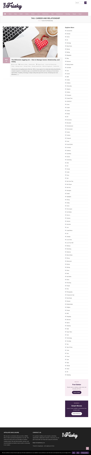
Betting (68, 52)
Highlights (69, 196)
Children (68, 82)
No (78, 452)
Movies (33, 14)
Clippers (68, 89)
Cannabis (69, 67)
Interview (69, 224)
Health (21, 14)
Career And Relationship (50, 64)
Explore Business (77, 413)
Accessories (69, 30)
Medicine (69, 252)
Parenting (68, 14)
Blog (68, 58)
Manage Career (19, 66)
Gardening (69, 159)
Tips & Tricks (69, 347)
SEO (68, 313)
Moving (68, 267)
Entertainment (59, 14)
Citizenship (69, 86)
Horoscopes (69, 208)
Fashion (68, 135)
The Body (69, 341)
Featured (69, 138)
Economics (69, 119)
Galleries (69, 150)
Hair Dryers (69, 184)
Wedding (69, 374)
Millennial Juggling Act (47, 66)
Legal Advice (69, 230)
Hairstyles (69, 190)
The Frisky (15, 64)
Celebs (27, 14)
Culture (68, 110)
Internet (68, 221)
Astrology (69, 43)
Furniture (69, 147)
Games (68, 156)
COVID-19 (69, 101)
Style (52, 14)
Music (68, 270)
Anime (68, 36)
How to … (69, 215)
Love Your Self (70, 242)
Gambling (69, 153)
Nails (68, 273)
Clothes (68, 92)
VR (67, 371)
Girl (67, 165)
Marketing (69, 248)
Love (38, 14)
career (42, 64)
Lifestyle (68, 236)
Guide (68, 172)
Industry (68, 218)
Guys (68, 175)
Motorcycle (69, 261)
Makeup (68, 245)
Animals (68, 33)
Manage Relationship (36, 66)
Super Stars (69, 331)
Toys (68, 353)
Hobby (26, 64)
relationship (56, 66)
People (68, 285)
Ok (73, 452)
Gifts (68, 162)
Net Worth (69, 276)
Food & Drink (70, 144)
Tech (68, 334)
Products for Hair (70, 295)
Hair (68, 178)
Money (68, 258)
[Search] (85, 2)
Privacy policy (85, 452)
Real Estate (69, 298)
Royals (74, 14)
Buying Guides (70, 64)
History (68, 199)
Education (69, 122)
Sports (68, 322)
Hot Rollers (69, 212)
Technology (69, 338)
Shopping (69, 316)
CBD (68, 76)
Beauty (68, 49)
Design (68, 113)
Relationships (45, 14)
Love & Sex (69, 239)
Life (67, 233)
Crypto (68, 107)
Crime (68, 104)
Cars (68, 70)
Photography (69, 291)
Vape (68, 362)
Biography (69, 55)
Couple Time (69, 98)
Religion (68, 307)
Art (67, 39)
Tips (68, 344)
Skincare (69, 319)
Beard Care (69, 46)
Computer (69, 95)
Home (10, 14)
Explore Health (76, 392)
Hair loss (69, 187)
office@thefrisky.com (40, 442)
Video (68, 368)
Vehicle (68, 365)
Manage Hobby (27, 66)
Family (68, 132)
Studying (69, 325)
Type (68, 359)
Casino (68, 73)
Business (69, 61)
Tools (68, 350)
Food (68, 141)
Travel (80, 14)
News (15, 14)
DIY (67, 116)
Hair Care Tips (70, 181)
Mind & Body (69, 255)
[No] (89, 452)
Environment (69, 129)
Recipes (68, 301)
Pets (68, 288)
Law (68, 227)
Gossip (68, 169)
